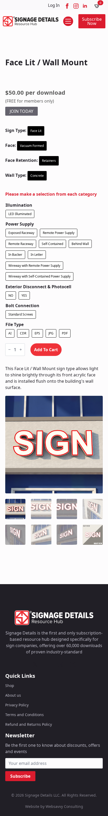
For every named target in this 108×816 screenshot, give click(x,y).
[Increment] (21, 349)
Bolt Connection (22, 305)
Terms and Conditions (24, 714)
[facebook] (67, 6)
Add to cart (46, 350)
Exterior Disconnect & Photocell (38, 287)
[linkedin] (85, 6)
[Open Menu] (68, 21)
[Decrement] (9, 349)
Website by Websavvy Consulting (54, 806)
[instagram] (76, 6)
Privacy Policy (17, 704)
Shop (9, 685)
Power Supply (20, 224)
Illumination (19, 205)
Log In (54, 5)
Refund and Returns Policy (28, 724)
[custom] (35, 664)
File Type (15, 324)
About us (13, 695)
